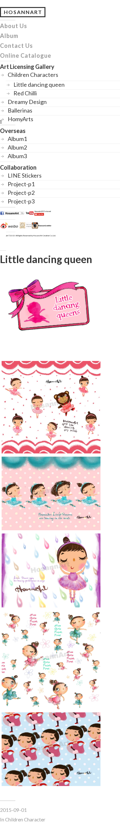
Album (9, 35)
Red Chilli (25, 93)
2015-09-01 (13, 810)
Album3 (17, 155)
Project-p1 (21, 183)
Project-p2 (21, 192)
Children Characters (33, 74)
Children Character (25, 819)
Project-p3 (21, 201)
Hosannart (23, 12)
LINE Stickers (25, 175)
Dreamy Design (27, 101)
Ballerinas (20, 110)
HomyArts (20, 118)
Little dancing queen (39, 84)
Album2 (17, 147)
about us (13, 25)
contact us (16, 45)
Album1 (17, 138)
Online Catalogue (25, 55)
